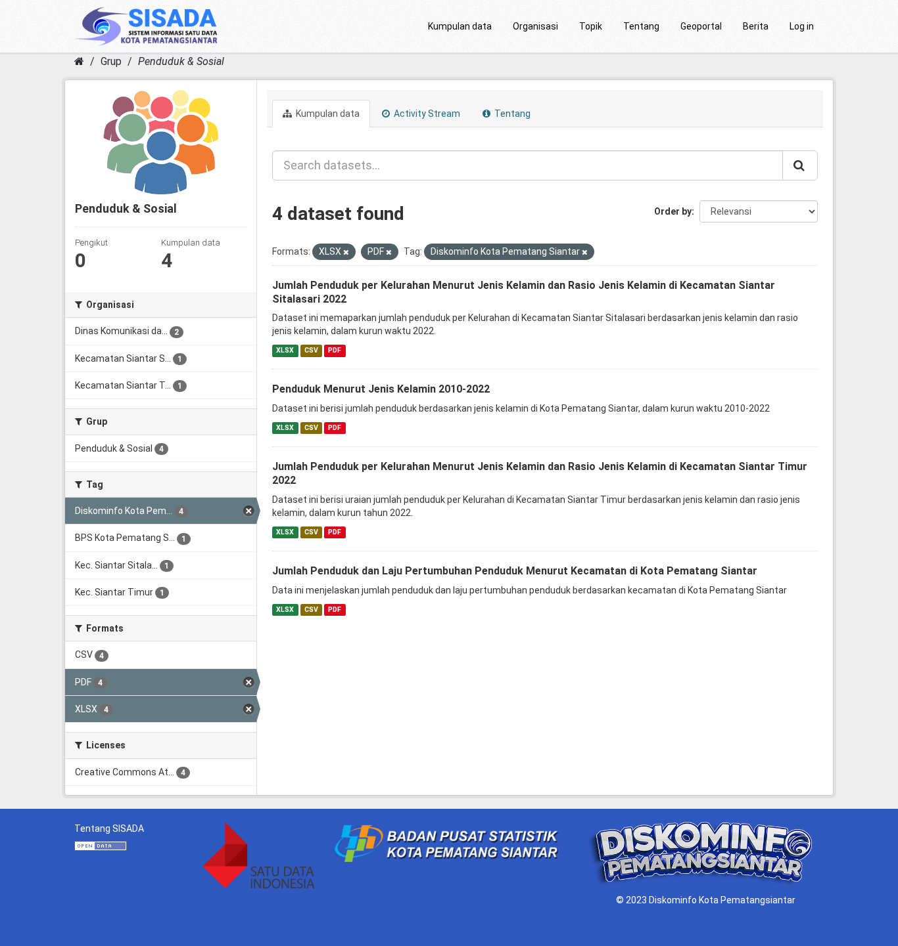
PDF (334, 350)
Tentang (641, 26)
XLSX (285, 350)
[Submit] (800, 165)
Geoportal (701, 26)
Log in (802, 26)
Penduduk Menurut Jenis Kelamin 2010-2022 (381, 389)
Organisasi (535, 26)
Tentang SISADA (109, 828)
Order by (673, 211)
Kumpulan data (460, 26)
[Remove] (346, 252)
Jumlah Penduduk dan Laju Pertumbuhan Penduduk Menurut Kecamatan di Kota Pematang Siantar (514, 571)
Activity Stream (426, 113)
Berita (755, 26)
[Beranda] (79, 61)
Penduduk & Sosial (181, 61)
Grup (111, 61)
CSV (311, 350)
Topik (590, 26)
